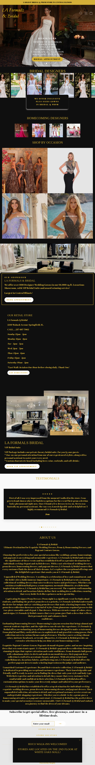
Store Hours (47, 729)
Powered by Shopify (47, 763)
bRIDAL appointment (47, 59)
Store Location (46, 735)
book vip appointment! (22, 466)
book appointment (19, 300)
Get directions (18, 373)
